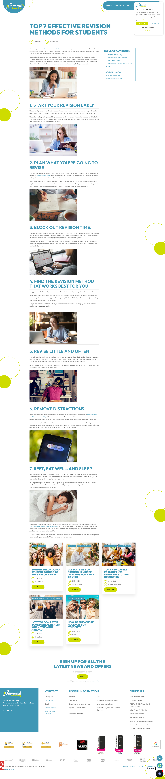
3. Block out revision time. (114, 61)
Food (119, 546)
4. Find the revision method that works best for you (119, 65)
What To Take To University (138, 710)
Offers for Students (136, 700)
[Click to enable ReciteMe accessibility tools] (2, 765)
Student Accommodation (137, 697)
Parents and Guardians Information (108, 700)
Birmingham (72, 546)
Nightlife (79, 546)
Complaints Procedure (76, 714)
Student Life (41, 546)
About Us (72, 697)
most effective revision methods (49, 49)
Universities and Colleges (105, 704)
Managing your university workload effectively (44, 526)
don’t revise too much (43, 175)
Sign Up (82, 676)
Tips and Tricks (50, 598)
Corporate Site (151, 766)
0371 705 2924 (49, 700)
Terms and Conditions (128, 766)
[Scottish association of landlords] (143, 760)
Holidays (71, 598)
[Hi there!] (159, 773)
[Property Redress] (156, 760)
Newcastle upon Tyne (110, 546)
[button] (148, 28)
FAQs (98, 697)
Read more (38, 587)
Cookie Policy (149, 31)
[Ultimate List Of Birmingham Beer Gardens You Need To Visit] (82, 554)
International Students (137, 714)
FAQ (128, 5)
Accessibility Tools (8, 769)
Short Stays (119, 5)
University (58, 598)
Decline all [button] (155, 23)
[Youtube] (8, 710)
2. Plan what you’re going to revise (116, 58)
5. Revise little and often (113, 72)
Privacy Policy (141, 766)
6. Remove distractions (113, 75)
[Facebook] (4, 710)
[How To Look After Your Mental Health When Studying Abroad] (46, 607)
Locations (109, 5)
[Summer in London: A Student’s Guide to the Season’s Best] (46, 554)
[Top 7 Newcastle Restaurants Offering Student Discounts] (118, 554)
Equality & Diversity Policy (77, 708)
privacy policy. (95, 681)
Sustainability (73, 700)
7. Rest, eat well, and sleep (114, 78)
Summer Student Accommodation (140, 725)
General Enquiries (50, 708)
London (34, 546)
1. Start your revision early (114, 55)
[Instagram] (12, 710)
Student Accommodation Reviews (79, 704)
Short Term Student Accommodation (141, 721)
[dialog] (148, 18)
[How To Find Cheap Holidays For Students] (82, 607)
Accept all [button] (142, 23)
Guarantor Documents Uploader (140, 728)
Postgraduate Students (137, 717)
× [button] (160, 4)
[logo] (10, 4)
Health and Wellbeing (38, 598)
